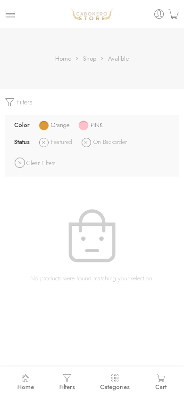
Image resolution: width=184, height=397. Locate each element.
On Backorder (110, 141)
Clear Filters (40, 163)
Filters (24, 102)
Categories (115, 386)
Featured (61, 141)
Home (63, 58)
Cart (161, 386)
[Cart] (173, 14)
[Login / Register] (159, 14)
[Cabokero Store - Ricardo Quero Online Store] (92, 14)
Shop (89, 58)
